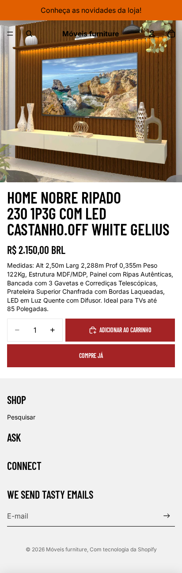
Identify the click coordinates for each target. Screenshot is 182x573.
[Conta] (152, 33)
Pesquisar (21, 417)
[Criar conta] (167, 516)
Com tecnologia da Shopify (123, 549)
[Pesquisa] (29, 33)
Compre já (91, 355)
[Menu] (10, 33)
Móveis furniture (66, 549)
